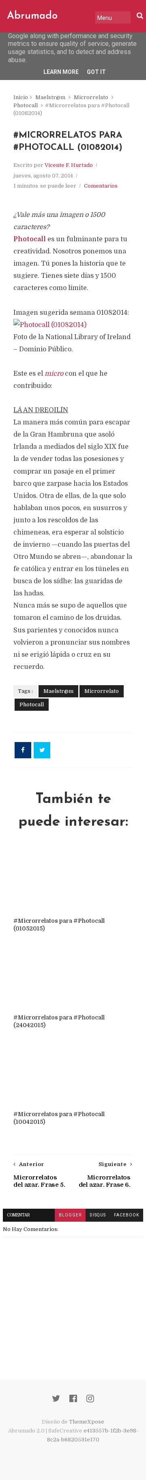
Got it (96, 72)
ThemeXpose (86, 1422)
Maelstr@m (50, 97)
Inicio (20, 97)
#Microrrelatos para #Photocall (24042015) (59, 1021)
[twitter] (56, 1398)
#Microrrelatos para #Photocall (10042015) (59, 1118)
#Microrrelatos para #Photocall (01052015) (59, 924)
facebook (126, 1215)
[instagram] (90, 1398)
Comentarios (101, 186)
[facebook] (73, 1398)
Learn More (61, 72)
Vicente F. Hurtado (69, 165)
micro (54, 373)
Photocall (25, 105)
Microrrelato (91, 97)
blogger (70, 1215)
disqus (98, 1215)
